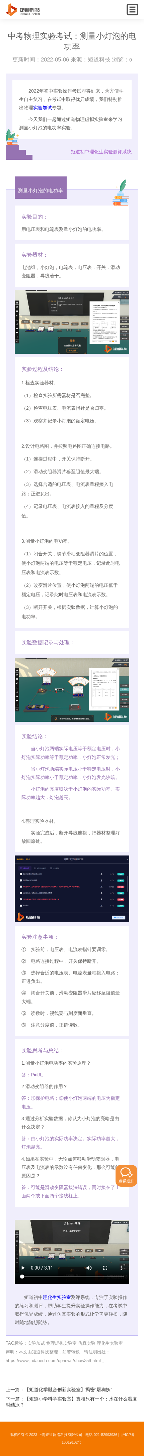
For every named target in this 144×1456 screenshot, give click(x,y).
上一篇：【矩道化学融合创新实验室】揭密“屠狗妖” (59, 1389)
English (119, 15)
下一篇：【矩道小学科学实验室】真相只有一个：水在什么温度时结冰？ (71, 1402)
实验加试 (42, 107)
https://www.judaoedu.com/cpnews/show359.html (53, 1360)
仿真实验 (86, 1343)
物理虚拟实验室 (61, 1343)
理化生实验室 (57, 1297)
